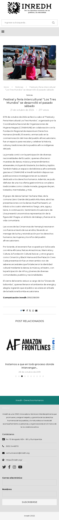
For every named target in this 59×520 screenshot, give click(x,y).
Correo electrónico (12, 478)
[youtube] (20, 468)
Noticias (19, 87)
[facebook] (10, 468)
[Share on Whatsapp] (33, 310)
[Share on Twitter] (30, 310)
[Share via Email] (36, 310)
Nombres (7, 489)
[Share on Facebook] (27, 310)
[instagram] (15, 468)
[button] (7, 351)
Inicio (6, 87)
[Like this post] (24, 310)
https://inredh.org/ (14, 460)
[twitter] (5, 468)
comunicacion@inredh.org (17, 453)
